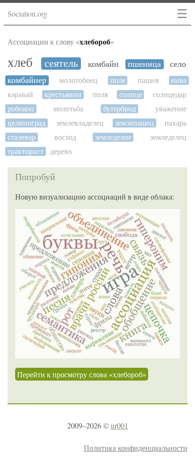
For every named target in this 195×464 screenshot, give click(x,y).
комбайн (103, 64)
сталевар (21, 137)
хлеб (20, 63)
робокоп (21, 108)
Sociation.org (27, 13)
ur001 (119, 425)
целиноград (26, 122)
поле (117, 80)
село (178, 64)
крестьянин (62, 94)
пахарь (175, 122)
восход (65, 137)
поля (100, 94)
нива (178, 80)
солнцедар (169, 94)
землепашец (134, 122)
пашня (148, 80)
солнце (130, 94)
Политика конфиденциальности (135, 448)
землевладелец (80, 122)
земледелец (168, 137)
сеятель (61, 63)
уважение (170, 108)
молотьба (68, 108)
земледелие (113, 137)
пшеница (144, 64)
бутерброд (119, 108)
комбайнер (27, 80)
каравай (20, 94)
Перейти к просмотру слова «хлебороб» (81, 374)
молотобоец (78, 80)
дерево (61, 151)
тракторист (26, 151)
